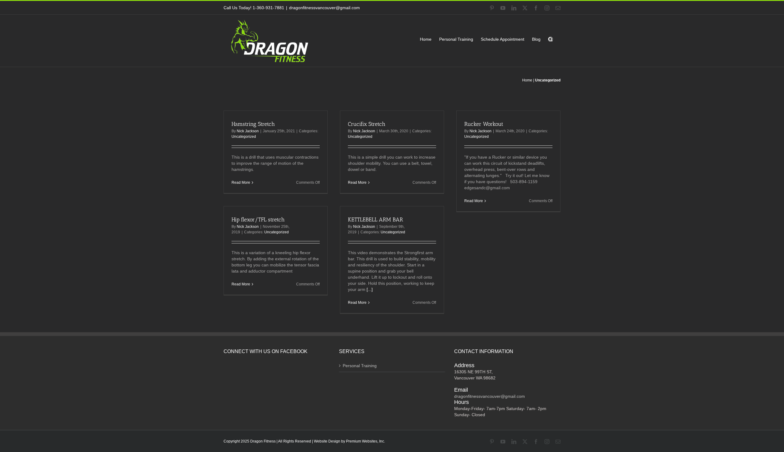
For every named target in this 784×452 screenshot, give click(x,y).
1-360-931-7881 (268, 7)
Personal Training (360, 365)
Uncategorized (244, 136)
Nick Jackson (248, 131)
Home (527, 80)
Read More (241, 182)
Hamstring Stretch (253, 124)
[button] (550, 39)
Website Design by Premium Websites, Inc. (349, 441)
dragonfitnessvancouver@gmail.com (324, 7)
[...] (370, 289)
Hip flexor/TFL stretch (258, 219)
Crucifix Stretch (366, 124)
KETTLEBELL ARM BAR (375, 219)
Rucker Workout (483, 124)
